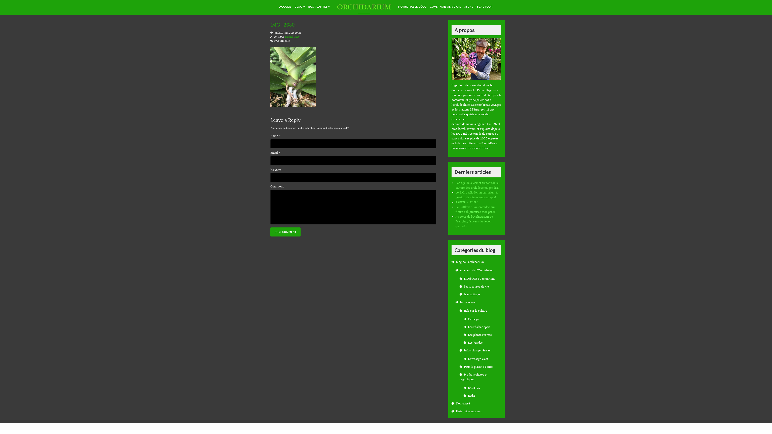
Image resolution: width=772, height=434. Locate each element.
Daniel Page (292, 36)
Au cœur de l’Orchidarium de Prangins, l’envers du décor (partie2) (474, 221)
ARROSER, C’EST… (468, 202)
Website (275, 169)
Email (275, 153)
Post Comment (285, 232)
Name (275, 136)
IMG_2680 (282, 25)
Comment (277, 186)
